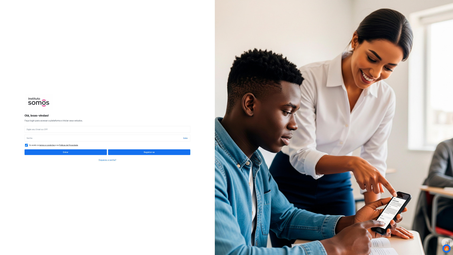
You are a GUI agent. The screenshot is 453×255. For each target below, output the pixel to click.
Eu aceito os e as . (53, 145)
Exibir (185, 138)
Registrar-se (149, 152)
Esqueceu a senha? (107, 160)
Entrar (65, 152)
